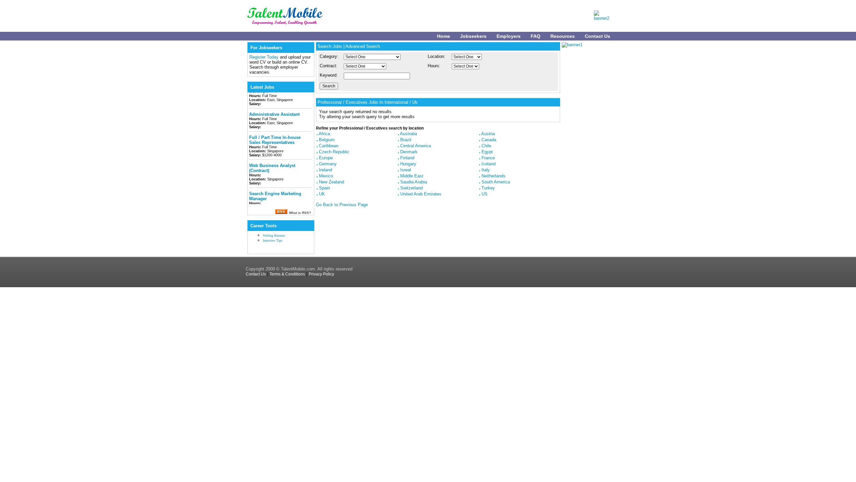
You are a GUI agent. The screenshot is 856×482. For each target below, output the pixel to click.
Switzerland (411, 187)
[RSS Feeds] (281, 212)
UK (322, 193)
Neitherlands (493, 175)
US (484, 193)
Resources (562, 36)
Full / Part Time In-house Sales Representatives (275, 135)
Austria (488, 133)
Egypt (487, 151)
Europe (326, 157)
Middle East (411, 175)
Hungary (408, 163)
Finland (407, 157)
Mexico (326, 175)
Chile (486, 145)
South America (495, 181)
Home (443, 36)
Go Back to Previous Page (342, 204)
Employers (509, 36)
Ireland (325, 169)
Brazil (405, 139)
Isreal (405, 169)
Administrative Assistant (274, 108)
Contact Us (597, 36)
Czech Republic (334, 151)
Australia (408, 133)
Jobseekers (473, 36)
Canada (488, 139)
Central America (415, 145)
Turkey (488, 187)
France (488, 157)
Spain (324, 187)
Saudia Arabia (413, 181)
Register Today (264, 57)
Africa (324, 133)
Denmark (409, 151)
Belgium (327, 139)
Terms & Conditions (287, 274)
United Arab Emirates (420, 193)
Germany (328, 163)
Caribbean (328, 145)
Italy (485, 169)
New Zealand (331, 181)
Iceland (488, 163)
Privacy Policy (321, 274)
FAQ (535, 36)
